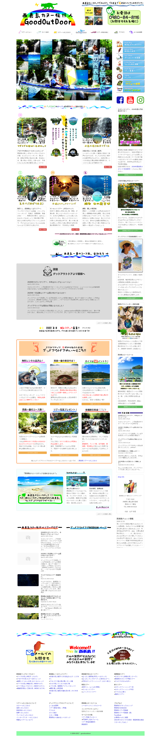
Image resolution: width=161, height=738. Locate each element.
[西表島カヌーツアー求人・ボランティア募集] (130, 70)
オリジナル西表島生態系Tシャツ (130, 298)
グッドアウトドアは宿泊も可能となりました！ (45, 306)
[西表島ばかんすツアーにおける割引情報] (130, 63)
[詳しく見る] (100, 509)
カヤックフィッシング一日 (124, 687)
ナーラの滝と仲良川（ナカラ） (28, 676)
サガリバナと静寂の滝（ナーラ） (126, 676)
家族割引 (85, 724)
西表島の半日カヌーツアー (130, 230)
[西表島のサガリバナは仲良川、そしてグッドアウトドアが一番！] (28, 619)
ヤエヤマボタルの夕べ (122, 681)
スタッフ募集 (53, 715)
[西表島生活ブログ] (130, 43)
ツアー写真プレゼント (89, 717)
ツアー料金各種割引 (88, 722)
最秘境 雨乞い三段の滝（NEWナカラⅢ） (31, 688)
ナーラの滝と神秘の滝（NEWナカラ (29, 683)
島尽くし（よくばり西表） (91, 687)
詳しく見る (43, 167)
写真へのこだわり (64, 455)
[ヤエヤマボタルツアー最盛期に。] (28, 580)
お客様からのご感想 (121, 717)
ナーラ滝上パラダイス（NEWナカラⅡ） (31, 686)
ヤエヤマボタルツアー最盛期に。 (51, 575)
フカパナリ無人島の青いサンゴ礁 (61, 681)
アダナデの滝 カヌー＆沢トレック (29, 679)
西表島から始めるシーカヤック (60, 717)
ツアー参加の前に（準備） (58, 708)
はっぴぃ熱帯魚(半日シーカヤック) (94, 676)
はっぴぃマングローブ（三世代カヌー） (96, 679)
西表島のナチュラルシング (123, 705)
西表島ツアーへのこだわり (88, 460)
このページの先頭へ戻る (104, 323)
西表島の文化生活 (120, 708)
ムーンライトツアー (89, 692)
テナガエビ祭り (120, 692)
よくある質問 (53, 705)
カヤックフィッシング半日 (124, 689)
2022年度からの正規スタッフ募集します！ (129, 462)
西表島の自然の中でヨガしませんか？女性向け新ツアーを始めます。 (51, 598)
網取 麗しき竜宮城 (56, 688)
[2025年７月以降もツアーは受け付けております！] (28, 559)
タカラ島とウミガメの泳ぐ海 (60, 683)
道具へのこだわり (32, 404)
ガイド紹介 (53, 713)
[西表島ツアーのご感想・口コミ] (130, 89)
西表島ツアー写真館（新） (123, 713)
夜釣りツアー (119, 694)
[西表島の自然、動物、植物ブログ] (130, 50)
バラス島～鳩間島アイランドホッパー (63, 686)
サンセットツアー (88, 689)
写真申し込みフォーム (90, 719)
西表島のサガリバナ (130, 175)
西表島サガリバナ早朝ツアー (125, 679)
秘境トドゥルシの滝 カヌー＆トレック (30, 681)
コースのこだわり (32, 452)
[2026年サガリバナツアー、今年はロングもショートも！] (28, 538)
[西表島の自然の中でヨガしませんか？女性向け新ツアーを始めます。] (28, 601)
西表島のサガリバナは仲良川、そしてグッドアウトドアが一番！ (51, 615)
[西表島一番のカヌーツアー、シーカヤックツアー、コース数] (79, 257)
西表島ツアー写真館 (121, 710)
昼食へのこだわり (64, 404)
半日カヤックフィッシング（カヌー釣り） (97, 681)
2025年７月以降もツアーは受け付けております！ (46, 293)
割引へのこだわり (95, 455)
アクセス (52, 710)
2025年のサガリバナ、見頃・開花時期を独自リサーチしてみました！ (84, 234)
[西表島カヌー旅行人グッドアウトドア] (48, 25)
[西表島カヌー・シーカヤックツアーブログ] (130, 57)
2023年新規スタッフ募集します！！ (129, 451)
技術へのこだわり (95, 404)
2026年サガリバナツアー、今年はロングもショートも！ (49, 282)
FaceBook (117, 715)
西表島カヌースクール (130, 407)
